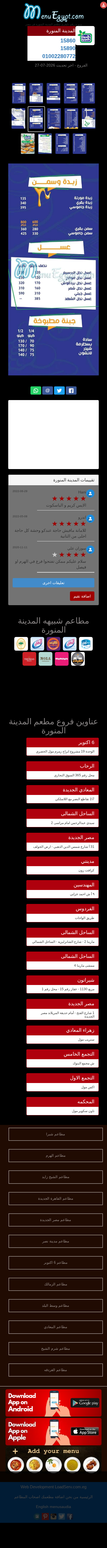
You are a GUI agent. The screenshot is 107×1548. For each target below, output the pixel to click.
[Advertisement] (50, 434)
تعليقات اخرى (53, 583)
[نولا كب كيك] (45, 659)
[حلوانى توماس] (29, 659)
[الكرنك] (77, 659)
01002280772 (58, 56)
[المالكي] (69, 644)
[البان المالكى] (37, 644)
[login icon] (103, 5)
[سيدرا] (21, 644)
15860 (67, 41)
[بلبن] (86, 644)
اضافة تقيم (82, 596)
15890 (67, 48)
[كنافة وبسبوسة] (53, 644)
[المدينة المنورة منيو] (88, 93)
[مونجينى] (61, 659)
